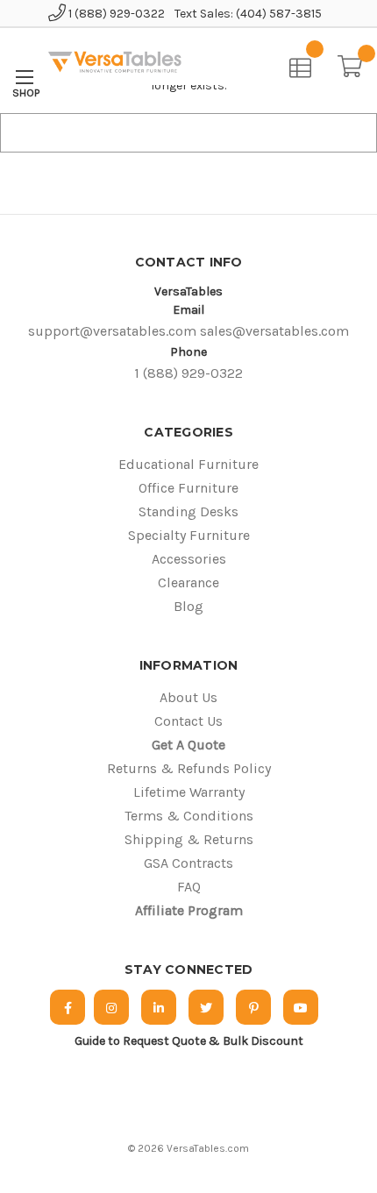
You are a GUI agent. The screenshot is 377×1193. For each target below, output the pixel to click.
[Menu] (24, 77)
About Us (188, 697)
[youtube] (300, 1007)
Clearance (188, 582)
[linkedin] (158, 1007)
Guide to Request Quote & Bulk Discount (189, 1040)
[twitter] (206, 1007)
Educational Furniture (188, 464)
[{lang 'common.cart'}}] (356, 64)
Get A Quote (188, 744)
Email (188, 309)
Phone (188, 351)
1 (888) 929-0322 (115, 13)
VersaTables (188, 291)
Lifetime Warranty (189, 792)
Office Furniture (188, 487)
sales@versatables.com (274, 331)
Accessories (189, 558)
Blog (188, 606)
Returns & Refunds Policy (189, 768)
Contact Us (188, 721)
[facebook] (67, 1007)
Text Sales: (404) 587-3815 (248, 13)
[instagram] (111, 1007)
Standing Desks (188, 511)
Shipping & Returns (188, 839)
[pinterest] (253, 1007)
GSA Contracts (188, 863)
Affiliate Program (189, 910)
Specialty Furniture (189, 535)
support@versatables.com (112, 331)
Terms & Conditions (188, 815)
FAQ (189, 886)
